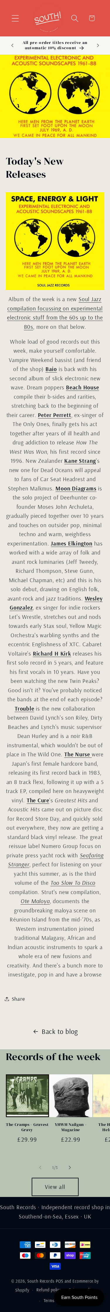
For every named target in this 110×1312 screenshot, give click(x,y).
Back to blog (60, 1031)
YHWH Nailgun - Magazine (71, 1127)
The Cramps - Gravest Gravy (27, 1127)
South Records (41, 1281)
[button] (15, 18)
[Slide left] (40, 1167)
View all (55, 1186)
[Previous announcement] (12, 45)
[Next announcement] (98, 45)
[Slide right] (69, 1167)
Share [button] (18, 998)
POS (59, 1281)
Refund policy (49, 1289)
